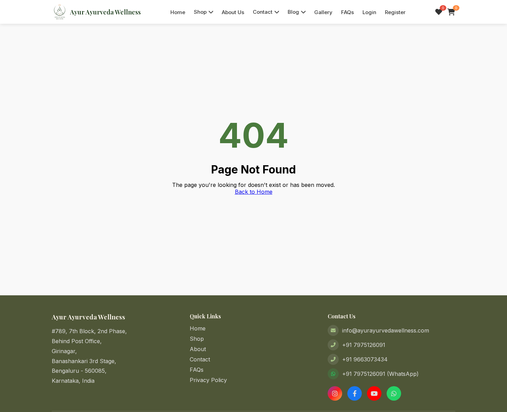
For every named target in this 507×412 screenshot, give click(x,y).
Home (177, 12)
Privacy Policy (208, 380)
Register (395, 12)
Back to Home (253, 191)
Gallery (323, 12)
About (198, 349)
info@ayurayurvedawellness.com (385, 330)
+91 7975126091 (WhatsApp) (380, 373)
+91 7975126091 (363, 344)
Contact (262, 12)
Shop (200, 12)
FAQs (347, 12)
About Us (233, 12)
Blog (293, 12)
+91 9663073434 (365, 359)
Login (369, 12)
